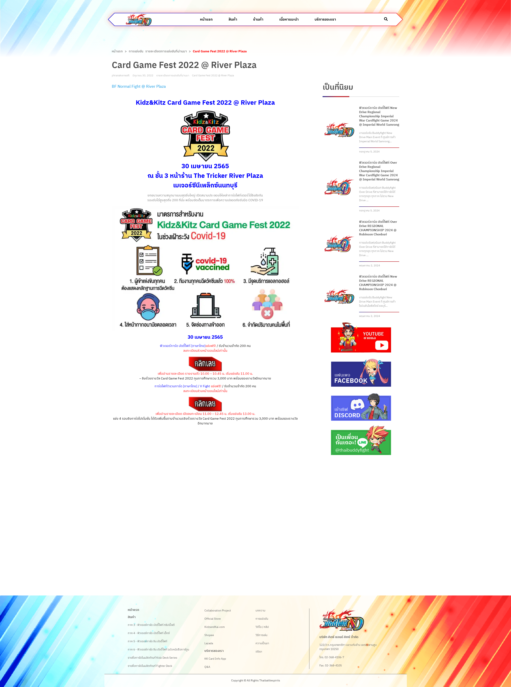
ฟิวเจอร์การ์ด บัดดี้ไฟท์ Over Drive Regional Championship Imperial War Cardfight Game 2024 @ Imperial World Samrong (379, 171)
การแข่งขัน (136, 51)
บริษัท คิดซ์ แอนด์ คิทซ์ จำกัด (338, 637)
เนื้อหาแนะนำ (289, 20)
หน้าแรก (206, 20)
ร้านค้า (258, 20)
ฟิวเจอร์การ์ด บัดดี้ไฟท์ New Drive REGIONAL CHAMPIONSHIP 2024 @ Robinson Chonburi (378, 283)
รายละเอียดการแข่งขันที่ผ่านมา (166, 51)
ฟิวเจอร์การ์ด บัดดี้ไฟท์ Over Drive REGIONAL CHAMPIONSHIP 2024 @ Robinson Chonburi (378, 228)
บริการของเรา (325, 20)
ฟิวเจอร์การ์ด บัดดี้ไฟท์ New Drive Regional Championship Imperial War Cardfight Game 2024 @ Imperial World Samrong (379, 116)
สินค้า (233, 20)
